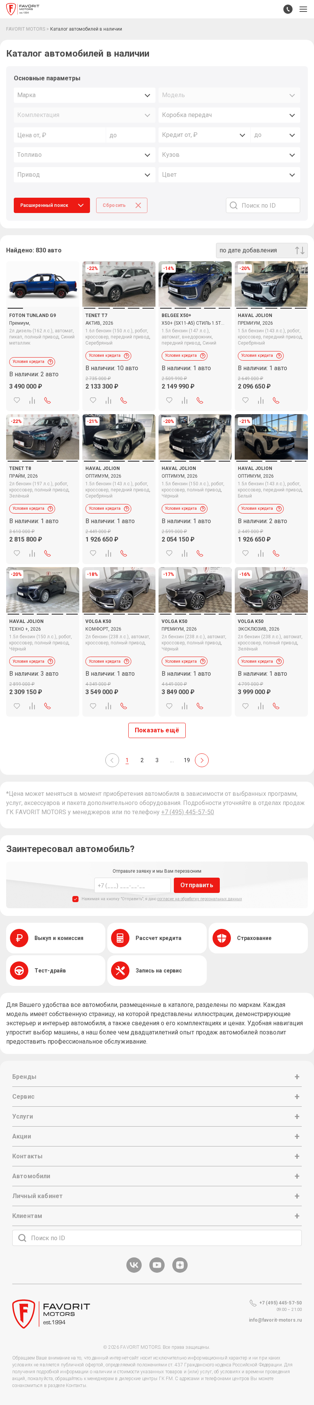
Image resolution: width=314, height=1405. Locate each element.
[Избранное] (17, 400)
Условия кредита (28, 361)
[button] (303, 9)
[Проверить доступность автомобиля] (47, 400)
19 (187, 760)
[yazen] (180, 1271)
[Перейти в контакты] (288, 9)
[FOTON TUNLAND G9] (42, 284)
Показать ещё (157, 730)
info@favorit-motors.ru (275, 1320)
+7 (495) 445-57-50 (187, 812)
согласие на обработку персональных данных (199, 899)
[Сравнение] (32, 400)
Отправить (196, 885)
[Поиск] (22, 1238)
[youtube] (157, 1271)
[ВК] (134, 1271)
